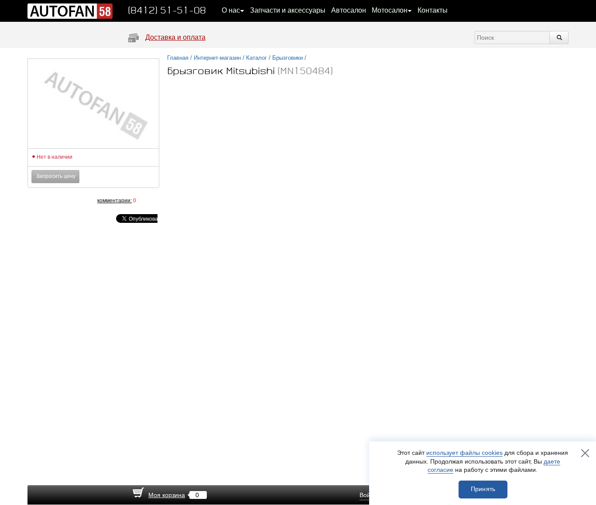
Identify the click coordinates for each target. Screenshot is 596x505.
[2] (53, 200)
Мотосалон (390, 10)
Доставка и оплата (175, 37)
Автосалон (348, 10)
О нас (231, 10)
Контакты (433, 10)
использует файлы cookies (464, 452)
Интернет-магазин (217, 58)
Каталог (256, 58)
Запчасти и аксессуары (287, 10)
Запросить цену (55, 176)
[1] (45, 200)
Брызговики (287, 58)
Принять (483, 488)
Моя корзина (166, 494)
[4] (71, 200)
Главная (177, 58)
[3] (62, 200)
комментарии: (114, 201)
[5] (79, 200)
